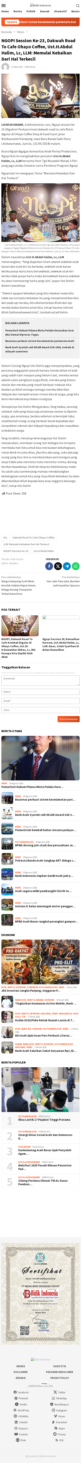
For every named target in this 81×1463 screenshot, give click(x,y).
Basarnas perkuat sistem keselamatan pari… (45, 799)
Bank (24, 1028)
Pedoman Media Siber (59, 1372)
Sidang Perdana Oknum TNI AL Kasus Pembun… (43, 1182)
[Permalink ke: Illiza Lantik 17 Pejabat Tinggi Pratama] (40, 1089)
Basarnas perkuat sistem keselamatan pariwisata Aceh (39, 341)
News (4, 783)
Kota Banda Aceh (24, 842)
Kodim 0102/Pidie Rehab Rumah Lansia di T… (45, 1020)
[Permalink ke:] (5, 66)
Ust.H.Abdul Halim (44, 551)
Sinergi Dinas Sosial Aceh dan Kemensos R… (45, 1136)
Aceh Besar (24, 1146)
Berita (11, 987)
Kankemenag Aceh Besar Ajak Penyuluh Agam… (44, 1152)
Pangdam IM (65, 1013)
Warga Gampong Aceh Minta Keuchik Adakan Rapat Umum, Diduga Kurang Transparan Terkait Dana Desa (18, 585)
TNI (24, 1016)
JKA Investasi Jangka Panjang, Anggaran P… (30, 990)
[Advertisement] (40, 513)
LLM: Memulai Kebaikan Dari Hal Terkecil (26, 544)
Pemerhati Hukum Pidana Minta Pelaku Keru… (32, 787)
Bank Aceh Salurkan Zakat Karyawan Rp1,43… (46, 1051)
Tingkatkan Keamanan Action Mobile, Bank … (45, 1003)
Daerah (40, 1000)
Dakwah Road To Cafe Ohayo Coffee (34, 537)
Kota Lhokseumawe (29, 1162)
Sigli (18, 1016)
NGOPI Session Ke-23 (16, 551)
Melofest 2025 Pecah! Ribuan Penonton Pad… (45, 1167)
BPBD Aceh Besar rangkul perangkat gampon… (46, 921)
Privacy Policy (59, 1378)
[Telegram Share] (67, 566)
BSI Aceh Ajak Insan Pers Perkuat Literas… (43, 1035)
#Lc (5, 537)
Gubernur (32, 987)
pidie (75, 1013)
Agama (18, 1044)
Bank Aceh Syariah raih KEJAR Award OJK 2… (45, 815)
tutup (44, 1383)
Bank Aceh (20, 1000)
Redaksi (21, 1378)
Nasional (46, 1013)
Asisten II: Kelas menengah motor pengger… (45, 906)
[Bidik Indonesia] (40, 5)
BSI (29, 1028)
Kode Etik (59, 1366)
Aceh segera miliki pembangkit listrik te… (43, 891)
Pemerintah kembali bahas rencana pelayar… (45, 830)
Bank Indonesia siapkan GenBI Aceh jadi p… (44, 876)
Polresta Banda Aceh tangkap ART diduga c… (45, 860)
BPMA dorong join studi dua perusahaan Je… (45, 845)
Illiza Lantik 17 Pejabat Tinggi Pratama (44, 1120)
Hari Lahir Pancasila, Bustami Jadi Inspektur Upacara (63, 581)
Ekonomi (21, 987)
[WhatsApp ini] (76, 566)
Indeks (20, 1366)
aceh (4, 987)
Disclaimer (21, 1372)
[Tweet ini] (58, 566)
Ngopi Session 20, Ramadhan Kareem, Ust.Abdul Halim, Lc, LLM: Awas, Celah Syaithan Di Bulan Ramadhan (60, 644)
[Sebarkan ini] (49, 566)
